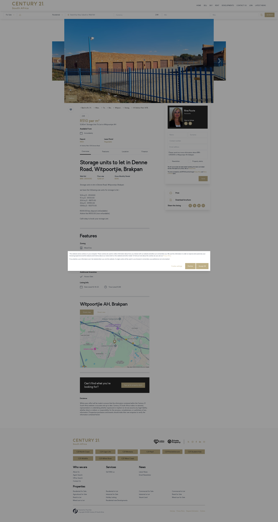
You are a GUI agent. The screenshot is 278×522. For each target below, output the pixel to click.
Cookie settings (176, 266)
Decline (190, 266)
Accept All (202, 266)
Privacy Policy (167, 256)
